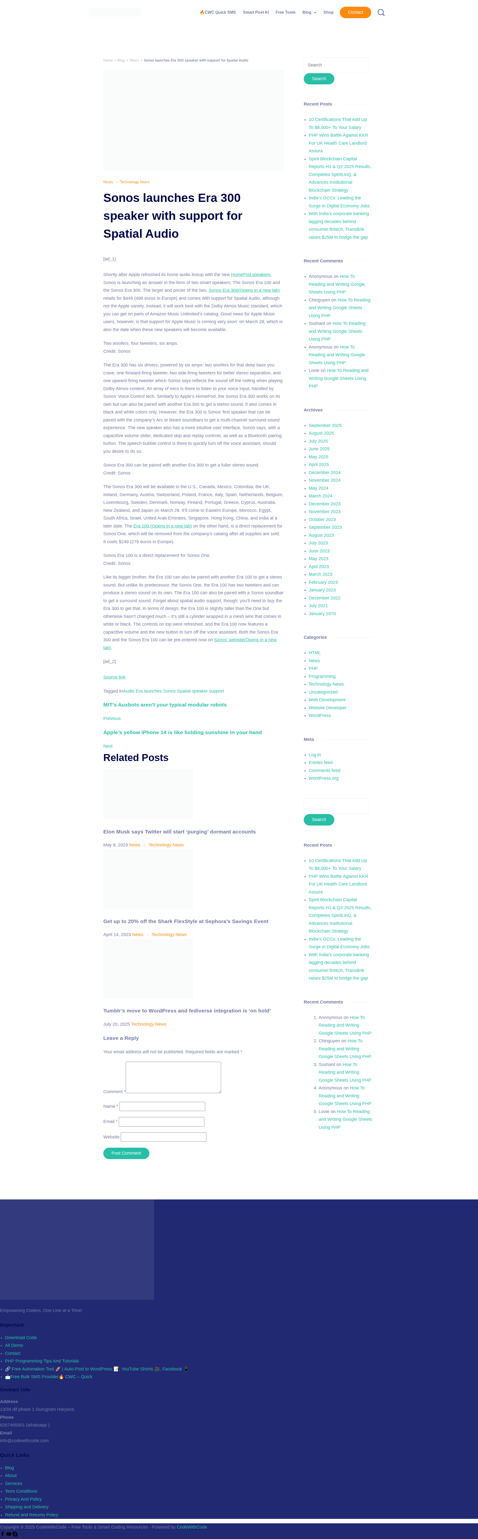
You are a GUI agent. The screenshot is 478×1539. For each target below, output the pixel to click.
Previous (112, 718)
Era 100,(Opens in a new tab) (162, 526)
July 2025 (318, 441)
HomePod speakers (250, 274)
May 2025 (318, 456)
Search (319, 819)
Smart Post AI (256, 12)
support (216, 691)
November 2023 (325, 511)
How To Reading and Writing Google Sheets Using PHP (337, 284)
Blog (306, 12)
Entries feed (321, 762)
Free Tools (286, 12)
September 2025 (325, 425)
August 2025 (321, 433)
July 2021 (318, 605)
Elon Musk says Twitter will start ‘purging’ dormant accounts (179, 831)
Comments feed (324, 770)
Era (139, 691)
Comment (114, 1091)
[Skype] (14, 1535)
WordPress (320, 715)
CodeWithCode (192, 1527)
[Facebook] (3, 1535)
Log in (315, 754)
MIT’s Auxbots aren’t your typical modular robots (165, 705)
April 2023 (319, 566)
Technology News (135, 182)
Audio (128, 691)
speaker (200, 691)
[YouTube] (9, 1535)
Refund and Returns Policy (31, 1514)
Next (108, 746)
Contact (355, 12)
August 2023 (321, 535)
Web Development (327, 699)
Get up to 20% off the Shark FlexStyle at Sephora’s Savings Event (185, 921)
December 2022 (325, 597)
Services (13, 1483)
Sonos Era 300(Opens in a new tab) (244, 290)
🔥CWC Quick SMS (218, 12)
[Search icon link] (379, 12)
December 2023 (325, 503)
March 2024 (320, 495)
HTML (315, 652)
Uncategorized (323, 692)
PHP (313, 668)
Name (110, 1106)
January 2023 (322, 590)
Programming (322, 676)
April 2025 (319, 464)
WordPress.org (324, 778)
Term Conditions (21, 1491)
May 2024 (318, 488)
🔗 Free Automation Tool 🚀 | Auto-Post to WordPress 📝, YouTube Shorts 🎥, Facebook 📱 (97, 1368)
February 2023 (323, 582)
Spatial (184, 691)
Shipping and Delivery (27, 1506)
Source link (114, 677)
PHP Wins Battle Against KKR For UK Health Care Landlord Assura (338, 143)
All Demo (14, 1345)
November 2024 (325, 480)
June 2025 (319, 448)
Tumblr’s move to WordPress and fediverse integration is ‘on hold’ (187, 1010)
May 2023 (318, 558)
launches (153, 691)
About (11, 1475)
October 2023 (322, 519)
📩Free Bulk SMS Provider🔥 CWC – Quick (48, 1376)
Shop (328, 12)
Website (111, 1136)
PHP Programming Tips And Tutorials (42, 1361)
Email (110, 1121)
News (108, 182)
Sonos (169, 691)
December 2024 (325, 472)
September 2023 (325, 527)
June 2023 (319, 550)
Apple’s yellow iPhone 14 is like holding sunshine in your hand (182, 732)
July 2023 (318, 542)
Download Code (21, 1337)
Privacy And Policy (23, 1499)
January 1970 (322, 613)
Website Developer (328, 707)
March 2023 (320, 574)
